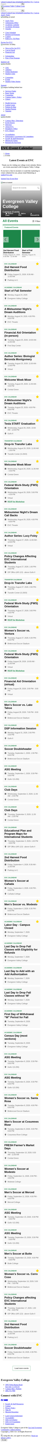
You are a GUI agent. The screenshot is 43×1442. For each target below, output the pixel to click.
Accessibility (9, 1418)
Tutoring (8, 111)
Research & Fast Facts (13, 143)
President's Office (11, 129)
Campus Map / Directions (14, 121)
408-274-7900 (10, 1391)
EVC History (10, 131)
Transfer (8, 29)
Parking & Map (10, 107)
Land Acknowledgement (13, 1416)
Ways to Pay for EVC (13, 48)
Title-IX (8, 1410)
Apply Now (9, 21)
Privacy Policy (10, 1408)
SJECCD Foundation (12, 1422)
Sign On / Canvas (33, 2)
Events (24, 2)
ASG (7, 68)
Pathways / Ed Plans (12, 39)
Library (3, 2)
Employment (9, 1424)
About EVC (9, 127)
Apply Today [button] (5, 15)
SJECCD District (11, 1420)
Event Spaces (10, 123)
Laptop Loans (10, 105)
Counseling (9, 77)
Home (7, 153)
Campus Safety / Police (13, 97)
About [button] (3, 115)
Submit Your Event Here (9, 179)
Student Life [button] (5, 62)
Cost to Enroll (10, 50)
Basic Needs (9, 93)
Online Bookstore (11, 72)
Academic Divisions (12, 27)
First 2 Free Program (12, 58)
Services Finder (10, 91)
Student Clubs (10, 74)
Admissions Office (11, 23)
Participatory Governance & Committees (19, 136)
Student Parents (10, 109)
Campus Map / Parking (13, 1389)
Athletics (8, 70)
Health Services (10, 103)
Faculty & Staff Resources (14, 138)
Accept (4, 1440)
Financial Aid (10, 52)
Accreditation (10, 134)
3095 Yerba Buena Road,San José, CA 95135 (14, 1386)
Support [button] (3, 85)
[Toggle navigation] (2, 8)
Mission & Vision (11, 140)
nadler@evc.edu (6, 175)
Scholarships (9, 56)
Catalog (8, 37)
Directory (8, 125)
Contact (8, 2)
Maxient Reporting (11, 1412)
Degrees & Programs (12, 35)
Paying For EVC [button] (7, 42)
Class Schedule (16, 2)
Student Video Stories (12, 81)
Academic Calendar (12, 25)
